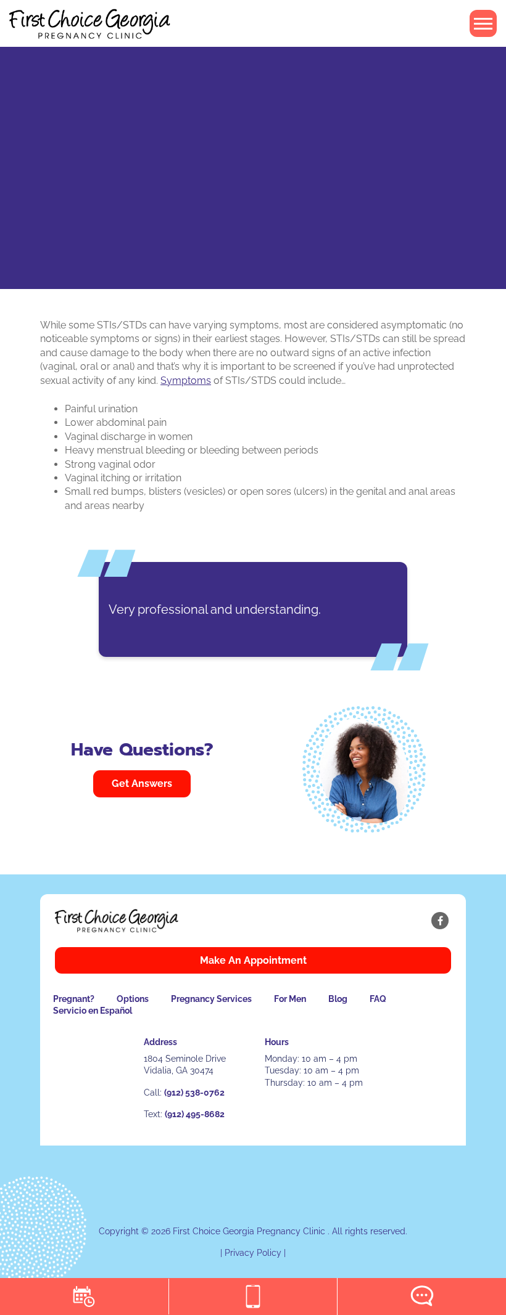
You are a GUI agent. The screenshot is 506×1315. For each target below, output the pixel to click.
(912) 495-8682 (195, 1114)
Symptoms (185, 380)
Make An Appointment (253, 960)
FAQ (378, 999)
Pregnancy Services (211, 999)
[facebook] (440, 920)
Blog (337, 999)
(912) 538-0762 (194, 1092)
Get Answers (142, 783)
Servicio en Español (92, 1011)
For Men (290, 999)
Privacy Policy (253, 1253)
